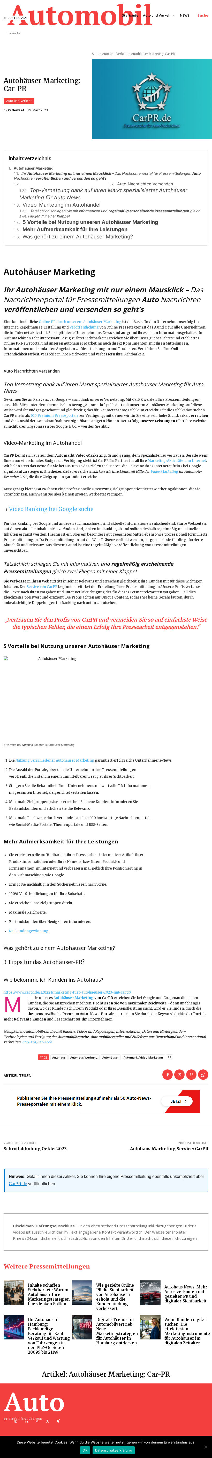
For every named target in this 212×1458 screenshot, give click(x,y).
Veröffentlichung (84, 327)
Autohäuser (110, 1057)
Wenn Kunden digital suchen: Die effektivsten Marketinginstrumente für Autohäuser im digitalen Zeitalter (187, 1331)
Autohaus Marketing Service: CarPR (169, 1148)
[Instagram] (16, 1421)
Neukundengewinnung (28, 931)
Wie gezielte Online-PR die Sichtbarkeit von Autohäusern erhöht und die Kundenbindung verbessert (116, 1297)
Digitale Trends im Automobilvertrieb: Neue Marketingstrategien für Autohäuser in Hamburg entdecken (117, 1331)
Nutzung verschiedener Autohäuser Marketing (55, 760)
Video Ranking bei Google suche (51, 509)
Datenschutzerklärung (113, 1450)
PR (169, 1057)
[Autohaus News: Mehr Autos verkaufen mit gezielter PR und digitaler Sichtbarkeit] (150, 1292)
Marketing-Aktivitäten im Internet (177, 460)
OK (84, 1450)
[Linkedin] (26, 1421)
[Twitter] (179, 1074)
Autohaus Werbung (84, 1057)
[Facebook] (167, 1074)
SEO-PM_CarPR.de (37, 1042)
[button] (203, 15)
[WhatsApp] (203, 1074)
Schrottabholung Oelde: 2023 (35, 1148)
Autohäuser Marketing (74, 998)
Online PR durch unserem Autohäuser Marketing (80, 322)
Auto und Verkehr (19, 101)
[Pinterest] (191, 1074)
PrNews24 (16, 110)
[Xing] (58, 1421)
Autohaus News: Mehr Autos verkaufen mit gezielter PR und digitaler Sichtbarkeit (185, 1294)
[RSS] (37, 1421)
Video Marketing (164, 471)
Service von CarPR (42, 587)
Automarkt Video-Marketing (143, 1057)
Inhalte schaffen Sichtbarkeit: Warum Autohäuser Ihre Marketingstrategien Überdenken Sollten (49, 1294)
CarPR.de (18, 1184)
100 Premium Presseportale (55, 415)
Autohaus (59, 1057)
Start (95, 54)
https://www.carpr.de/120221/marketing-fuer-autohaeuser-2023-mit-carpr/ (67, 992)
